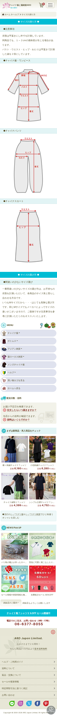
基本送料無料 (40, 648)
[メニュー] (50, 5)
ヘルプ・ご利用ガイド (12, 661)
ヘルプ (11, 372)
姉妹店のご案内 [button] (10, 603)
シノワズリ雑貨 (33, 514)
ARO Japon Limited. (28, 638)
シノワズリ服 (17, 514)
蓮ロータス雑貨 (15, 356)
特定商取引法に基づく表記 (14, 688)
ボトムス (12, 341)
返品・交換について (11, 675)
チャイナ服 (13, 333)
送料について (8, 668)
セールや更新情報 (10, 681)
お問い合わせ (8, 695)
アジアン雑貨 (14, 348)
